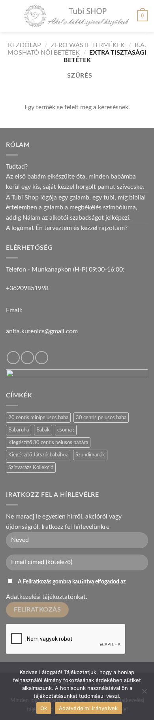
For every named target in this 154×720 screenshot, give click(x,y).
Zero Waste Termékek (88, 45)
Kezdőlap (24, 45)
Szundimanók (90, 454)
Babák (43, 429)
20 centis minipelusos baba (38, 417)
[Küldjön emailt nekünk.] (41, 357)
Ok (43, 708)
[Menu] (10, 15)
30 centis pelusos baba (101, 417)
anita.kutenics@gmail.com (42, 331)
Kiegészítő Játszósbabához (38, 454)
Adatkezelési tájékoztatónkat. (46, 597)
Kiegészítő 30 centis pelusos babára (48, 442)
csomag (65, 429)
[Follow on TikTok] (27, 357)
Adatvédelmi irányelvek (88, 708)
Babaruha (18, 429)
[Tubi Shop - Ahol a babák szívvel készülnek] (77, 16)
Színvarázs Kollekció (30, 467)
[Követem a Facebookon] (13, 357)
